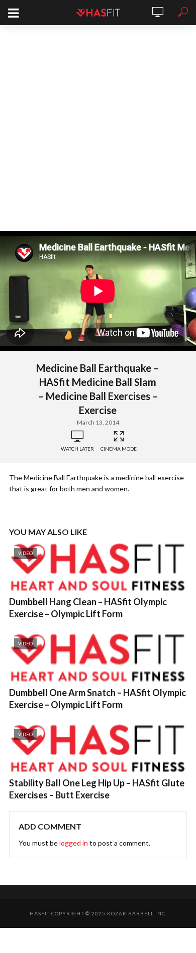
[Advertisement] (98, 128)
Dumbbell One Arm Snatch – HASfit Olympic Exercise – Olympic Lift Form (97, 698)
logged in (73, 843)
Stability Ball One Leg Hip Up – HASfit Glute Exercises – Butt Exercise (96, 788)
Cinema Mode (119, 449)
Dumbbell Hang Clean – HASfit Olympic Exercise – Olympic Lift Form (88, 607)
